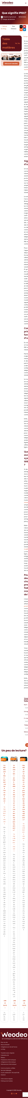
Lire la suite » (5, 1004)
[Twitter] (14, 1093)
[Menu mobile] (25, 3)
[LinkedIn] (11, 1093)
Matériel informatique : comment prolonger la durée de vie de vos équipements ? (23, 792)
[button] (16, 43)
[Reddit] (21, 29)
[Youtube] (24, 26)
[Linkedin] (24, 29)
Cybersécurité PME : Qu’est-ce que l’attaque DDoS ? (4, 784)
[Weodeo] (7, 3)
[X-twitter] (21, 26)
